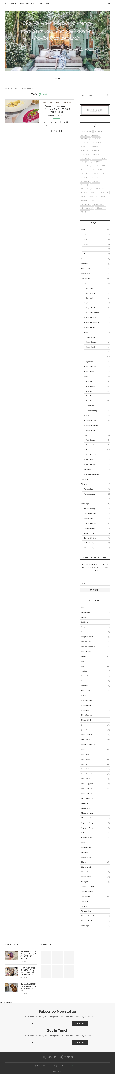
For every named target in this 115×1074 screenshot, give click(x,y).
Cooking (97, 244)
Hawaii (97, 139)
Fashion (97, 249)
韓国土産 (100, 208)
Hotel (84, 142)
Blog (33, 3)
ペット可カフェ (99, 173)
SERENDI (95, 150)
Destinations (95, 259)
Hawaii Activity (98, 337)
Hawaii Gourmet (98, 342)
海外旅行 (93, 196)
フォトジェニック (95, 169)
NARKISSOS (24, 3)
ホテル (84, 177)
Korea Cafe (98, 391)
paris (95, 146)
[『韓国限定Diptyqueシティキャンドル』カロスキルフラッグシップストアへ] (11, 955)
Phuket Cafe (98, 459)
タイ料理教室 (96, 162)
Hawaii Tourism (98, 352)
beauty (84, 135)
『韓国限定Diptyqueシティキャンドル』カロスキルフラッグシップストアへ (28, 955)
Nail (97, 254)
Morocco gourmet (98, 425)
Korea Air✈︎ (98, 381)
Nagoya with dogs (97, 538)
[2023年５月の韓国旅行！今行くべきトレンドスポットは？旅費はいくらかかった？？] (11, 971)
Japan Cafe (98, 362)
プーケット (85, 173)
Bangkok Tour (98, 327)
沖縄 (83, 196)
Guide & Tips (95, 268)
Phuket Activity (98, 455)
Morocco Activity (98, 420)
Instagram (96, 142)
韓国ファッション (87, 208)
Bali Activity (98, 288)
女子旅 (84, 192)
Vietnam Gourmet (97, 494)
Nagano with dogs (97, 533)
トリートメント (86, 166)
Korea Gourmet (98, 401)
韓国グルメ (85, 204)
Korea (97, 376)
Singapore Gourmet (98, 474)
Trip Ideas (95, 479)
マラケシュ (95, 177)
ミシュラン (85, 181)
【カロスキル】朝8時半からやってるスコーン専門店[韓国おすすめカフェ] (28, 987)
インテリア (85, 158)
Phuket (97, 450)
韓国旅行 (85, 212)
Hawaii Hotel (98, 347)
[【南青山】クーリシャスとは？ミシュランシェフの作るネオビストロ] (22, 111)
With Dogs (95, 504)
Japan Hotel (98, 371)
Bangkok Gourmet (98, 313)
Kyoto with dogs (97, 528)
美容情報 (84, 200)
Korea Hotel (98, 406)
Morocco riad (98, 430)
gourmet (85, 139)
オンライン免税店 (99, 158)
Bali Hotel (98, 298)
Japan (44, 103)
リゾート (95, 185)
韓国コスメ (98, 204)
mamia (52, 116)
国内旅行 (100, 189)
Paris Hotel (98, 445)
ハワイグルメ (100, 166)
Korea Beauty (98, 386)
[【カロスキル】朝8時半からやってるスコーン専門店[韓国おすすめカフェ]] (11, 987)
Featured (95, 264)
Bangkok (99, 131)
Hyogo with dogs (97, 509)
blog (95, 135)
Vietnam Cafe (97, 489)
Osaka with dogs (97, 543)
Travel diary (44, 3)
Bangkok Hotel (98, 317)
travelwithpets (99, 154)
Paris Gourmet (98, 440)
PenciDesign (76, 1066)
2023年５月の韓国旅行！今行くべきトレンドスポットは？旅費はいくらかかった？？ (28, 971)
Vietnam (95, 484)
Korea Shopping (98, 411)
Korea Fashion (98, 396)
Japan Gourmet (54, 103)
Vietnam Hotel (97, 499)
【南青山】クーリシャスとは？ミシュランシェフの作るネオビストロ (57, 109)
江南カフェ (104, 192)
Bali (97, 283)
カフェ (84, 162)
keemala (85, 146)
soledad (85, 154)
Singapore (97, 469)
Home (7, 3)
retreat (84, 150)
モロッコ (84, 185)
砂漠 (103, 196)
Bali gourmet (98, 293)
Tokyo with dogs (97, 548)
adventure (86, 131)
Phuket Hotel (98, 464)
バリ (83, 169)
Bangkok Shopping (98, 322)
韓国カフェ (96, 200)
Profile (14, 3)
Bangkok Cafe (98, 308)
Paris (97, 435)
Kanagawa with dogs (97, 513)
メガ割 (96, 181)
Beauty (97, 234)
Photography (95, 273)
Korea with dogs (97, 518)
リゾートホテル (86, 189)
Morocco (97, 415)
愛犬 (93, 192)
